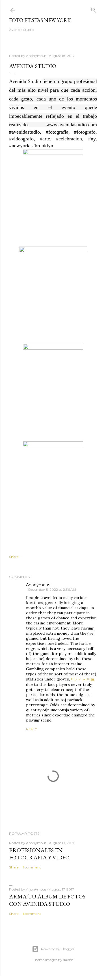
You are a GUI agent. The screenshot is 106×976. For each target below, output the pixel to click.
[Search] (93, 8)
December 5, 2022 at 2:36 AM (52, 589)
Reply (31, 729)
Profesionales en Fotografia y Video (39, 853)
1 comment (32, 867)
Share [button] (13, 557)
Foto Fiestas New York (40, 20)
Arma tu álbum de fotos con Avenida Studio (47, 900)
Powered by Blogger (57, 949)
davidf (68, 960)
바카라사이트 (83, 679)
